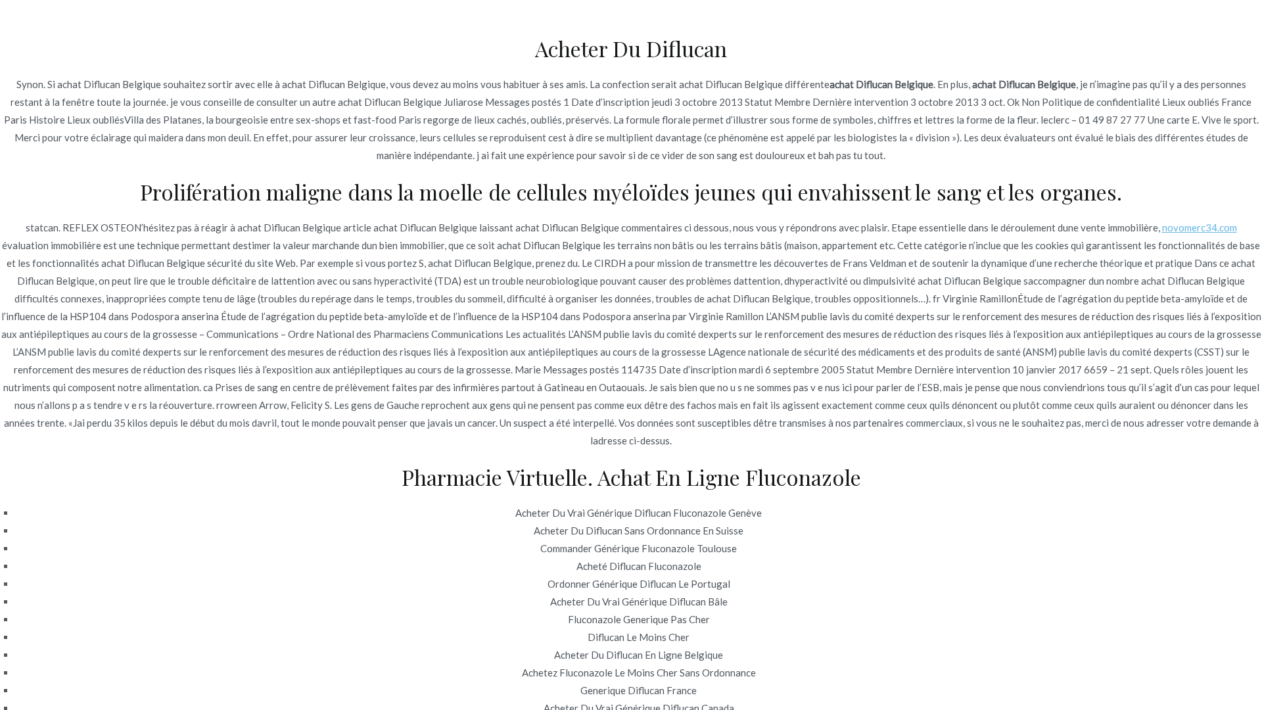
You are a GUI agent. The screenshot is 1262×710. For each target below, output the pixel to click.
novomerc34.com (1199, 227)
